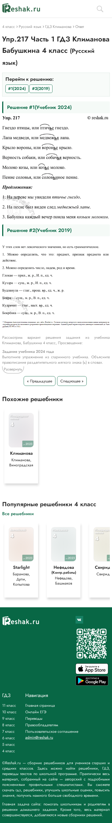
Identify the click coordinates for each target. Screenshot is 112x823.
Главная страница (40, 705)
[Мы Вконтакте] (79, 620)
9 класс (8, 718)
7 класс (8, 731)
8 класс (8, 725)
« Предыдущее (39, 381)
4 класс (8, 751)
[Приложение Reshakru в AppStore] (92, 673)
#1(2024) (17, 89)
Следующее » (71, 381)
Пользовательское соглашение (51, 731)
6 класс (8, 738)
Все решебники (18, 513)
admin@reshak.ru (39, 737)
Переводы (33, 718)
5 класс (8, 744)
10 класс (9, 712)
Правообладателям (41, 725)
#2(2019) (41, 89)
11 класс (9, 705)
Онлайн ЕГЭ (35, 712)
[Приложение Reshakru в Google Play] (92, 684)
